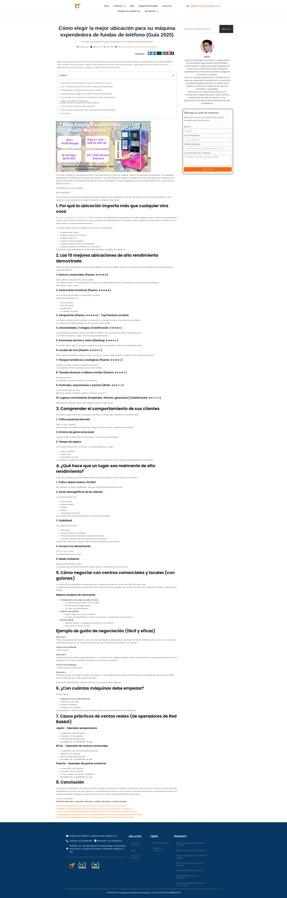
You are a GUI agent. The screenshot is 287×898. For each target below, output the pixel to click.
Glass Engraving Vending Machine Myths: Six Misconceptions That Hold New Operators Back (95, 817)
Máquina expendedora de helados (190, 850)
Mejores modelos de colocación (74, 101)
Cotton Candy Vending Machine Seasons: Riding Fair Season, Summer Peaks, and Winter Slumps (96, 811)
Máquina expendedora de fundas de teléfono (191, 856)
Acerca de (166, 6)
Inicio (106, 6)
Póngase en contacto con (128, 11)
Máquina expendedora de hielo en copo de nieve (190, 884)
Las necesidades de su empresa (197, 153)
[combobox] (200, 29)
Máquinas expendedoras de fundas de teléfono (137, 47)
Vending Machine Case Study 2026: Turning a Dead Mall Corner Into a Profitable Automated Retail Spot (99, 814)
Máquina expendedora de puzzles (190, 870)
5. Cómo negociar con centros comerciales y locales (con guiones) (87, 97)
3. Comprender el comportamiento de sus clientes (81, 90)
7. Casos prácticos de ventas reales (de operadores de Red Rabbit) (87, 110)
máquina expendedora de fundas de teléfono (77, 217)
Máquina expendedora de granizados (187, 876)
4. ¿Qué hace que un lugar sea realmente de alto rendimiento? (86, 93)
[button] (149, 53)
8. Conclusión (65, 113)
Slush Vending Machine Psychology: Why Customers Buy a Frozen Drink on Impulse (91, 806)
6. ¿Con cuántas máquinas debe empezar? (77, 106)
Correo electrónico (192, 135)
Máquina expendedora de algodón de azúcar (190, 844)
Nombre (187, 127)
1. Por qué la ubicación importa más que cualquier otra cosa (85, 83)
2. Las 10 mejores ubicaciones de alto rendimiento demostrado (86, 86)
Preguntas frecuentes (148, 6)
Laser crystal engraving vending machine (189, 864)
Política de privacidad (135, 856)
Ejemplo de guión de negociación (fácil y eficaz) (79, 102)
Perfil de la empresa (161, 843)
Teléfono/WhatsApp (192, 144)
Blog (132, 6)
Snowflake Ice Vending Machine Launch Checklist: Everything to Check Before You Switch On (94, 809)
